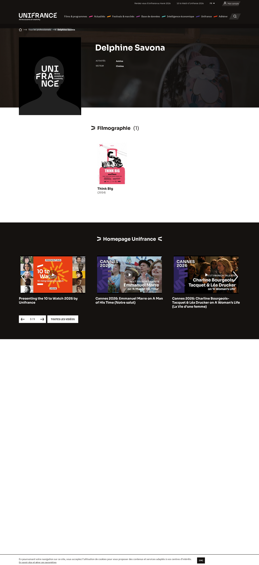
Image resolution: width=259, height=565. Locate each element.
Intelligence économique (180, 16)
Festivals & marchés (123, 16)
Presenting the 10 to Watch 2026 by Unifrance (48, 300)
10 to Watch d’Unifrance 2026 (190, 3)
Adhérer (223, 16)
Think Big (105, 189)
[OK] (201, 560)
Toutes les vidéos (63, 319)
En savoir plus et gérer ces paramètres (38, 562)
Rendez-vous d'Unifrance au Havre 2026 (152, 3)
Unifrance (206, 16)
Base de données (150, 16)
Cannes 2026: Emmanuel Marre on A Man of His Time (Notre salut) (129, 300)
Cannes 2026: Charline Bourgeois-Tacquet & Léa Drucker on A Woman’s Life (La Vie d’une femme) (206, 302)
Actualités (99, 16)
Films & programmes (75, 16)
